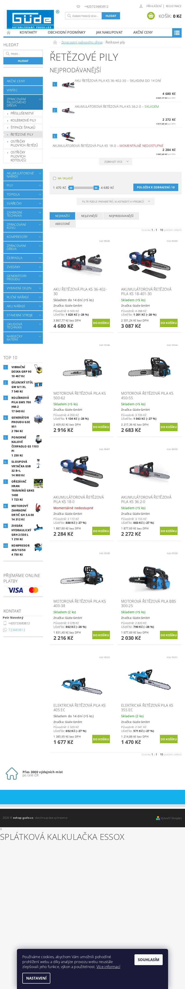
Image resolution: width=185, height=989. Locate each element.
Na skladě (65, 178)
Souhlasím (148, 959)
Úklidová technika (14, 325)
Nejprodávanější (121, 216)
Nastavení (36, 978)
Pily (10, 185)
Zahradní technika (14, 214)
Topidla (13, 194)
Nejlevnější (89, 216)
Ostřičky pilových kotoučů (18, 156)
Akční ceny (143, 32)
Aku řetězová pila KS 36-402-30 (118, 80)
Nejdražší (62, 216)
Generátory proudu (17, 277)
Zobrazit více (113, 161)
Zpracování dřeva (16, 247)
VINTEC (12, 90)
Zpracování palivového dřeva (16, 102)
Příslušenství (22, 113)
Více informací (108, 966)
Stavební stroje (20, 315)
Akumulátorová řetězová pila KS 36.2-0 (117, 106)
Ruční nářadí (18, 297)
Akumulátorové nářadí (20, 174)
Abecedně (62, 224)
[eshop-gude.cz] (33, 19)
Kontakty (28, 32)
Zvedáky (13, 267)
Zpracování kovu (16, 226)
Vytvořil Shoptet (171, 818)
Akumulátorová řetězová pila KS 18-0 (108, 146)
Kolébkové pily (23, 120)
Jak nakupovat (109, 32)
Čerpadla (14, 258)
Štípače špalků (23, 127)
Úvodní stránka (8, 32)
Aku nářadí (16, 306)
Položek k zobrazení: (156, 187)
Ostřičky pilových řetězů (24, 143)
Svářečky (14, 203)
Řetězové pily (22, 134)
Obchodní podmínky (66, 32)
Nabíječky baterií (14, 338)
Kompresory (17, 237)
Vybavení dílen (19, 288)
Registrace (174, 6)
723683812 (16, 630)
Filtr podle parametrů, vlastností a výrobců (113, 201)
